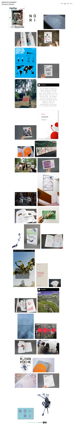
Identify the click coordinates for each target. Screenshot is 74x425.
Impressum (40, 422)
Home (62, 3)
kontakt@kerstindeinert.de (32, 422)
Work (65, 3)
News (71, 3)
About (68, 3)
